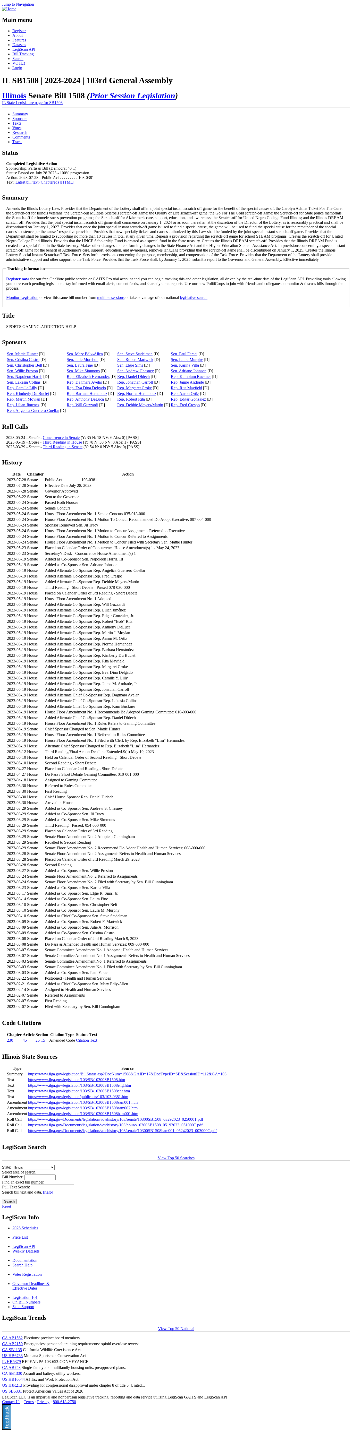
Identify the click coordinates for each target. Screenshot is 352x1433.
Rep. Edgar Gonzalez (188, 399)
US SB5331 (12, 1391)
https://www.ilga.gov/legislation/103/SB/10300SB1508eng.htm (79, 1085)
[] (48, 1192)
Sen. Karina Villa (185, 365)
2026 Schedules (25, 1228)
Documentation (24, 1260)
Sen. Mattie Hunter (22, 354)
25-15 (40, 1040)
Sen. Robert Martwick (135, 359)
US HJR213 (12, 1385)
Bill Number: (13, 1177)
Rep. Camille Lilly (22, 388)
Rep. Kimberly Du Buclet (28, 393)
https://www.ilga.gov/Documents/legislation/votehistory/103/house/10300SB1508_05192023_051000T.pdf (115, 1125)
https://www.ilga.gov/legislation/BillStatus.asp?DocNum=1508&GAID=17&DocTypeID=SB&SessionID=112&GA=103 (127, 1074)
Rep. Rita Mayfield (186, 388)
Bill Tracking (23, 54)
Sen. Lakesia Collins (23, 382)
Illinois (14, 95)
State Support (23, 1307)
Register (19, 31)
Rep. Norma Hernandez (136, 393)
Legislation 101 (25, 1297)
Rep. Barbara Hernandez (87, 393)
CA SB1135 (12, 1350)
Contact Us (11, 1402)
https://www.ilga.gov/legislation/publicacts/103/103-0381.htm (78, 1096)
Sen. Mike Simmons (83, 371)
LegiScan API (23, 49)
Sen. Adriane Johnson (188, 371)
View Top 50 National (176, 1328)
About (17, 35)
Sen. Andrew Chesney (135, 371)
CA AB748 (11, 1367)
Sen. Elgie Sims (130, 365)
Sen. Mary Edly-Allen (85, 354)
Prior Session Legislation (132, 95)
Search (17, 58)
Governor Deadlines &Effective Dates (30, 1285)
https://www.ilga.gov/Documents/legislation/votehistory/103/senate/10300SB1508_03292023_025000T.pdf (115, 1119)
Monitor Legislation (22, 297)
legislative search (193, 297)
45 (25, 1040)
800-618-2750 (64, 1402)
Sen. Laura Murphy (187, 359)
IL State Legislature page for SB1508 (32, 102)
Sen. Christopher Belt (24, 365)
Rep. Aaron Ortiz (185, 393)
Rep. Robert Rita (131, 399)
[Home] (9, 9)
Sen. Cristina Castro (23, 359)
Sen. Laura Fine (80, 365)
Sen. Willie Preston (22, 371)
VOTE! (18, 63)
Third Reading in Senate (62, 447)
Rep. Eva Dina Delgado (86, 388)
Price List (20, 1237)
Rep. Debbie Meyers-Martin (140, 405)
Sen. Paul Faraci (184, 354)
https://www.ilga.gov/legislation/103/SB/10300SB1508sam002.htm (83, 1108)
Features (19, 40)
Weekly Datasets (25, 1251)
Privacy (43, 1402)
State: (7, 1167)
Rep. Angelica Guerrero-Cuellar (33, 410)
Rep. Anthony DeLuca (85, 399)
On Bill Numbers (26, 1302)
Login (17, 68)
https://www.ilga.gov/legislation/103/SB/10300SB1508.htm (76, 1079)
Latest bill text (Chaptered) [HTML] (44, 182)
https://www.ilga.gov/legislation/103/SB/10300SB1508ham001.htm (83, 1113)
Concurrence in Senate (61, 437)
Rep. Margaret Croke (134, 388)
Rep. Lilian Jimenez (23, 405)
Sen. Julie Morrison (82, 359)
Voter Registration (27, 1274)
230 (10, 1040)
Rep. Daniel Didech (133, 376)
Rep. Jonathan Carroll (135, 382)
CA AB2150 (12, 1344)
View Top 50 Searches (176, 1158)
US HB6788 (12, 1355)
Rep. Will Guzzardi (82, 405)
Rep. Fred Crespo (185, 405)
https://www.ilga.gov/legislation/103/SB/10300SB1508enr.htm (79, 1091)
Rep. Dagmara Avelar (84, 382)
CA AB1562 (12, 1338)
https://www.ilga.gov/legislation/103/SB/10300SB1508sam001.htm (83, 1102)
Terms (29, 1402)
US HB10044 (13, 1379)
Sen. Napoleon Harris (24, 376)
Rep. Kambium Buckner (191, 376)
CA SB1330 (12, 1373)
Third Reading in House (62, 442)
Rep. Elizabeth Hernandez (88, 376)
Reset (6, 1206)
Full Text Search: (16, 1187)
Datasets (19, 44)
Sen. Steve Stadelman (135, 354)
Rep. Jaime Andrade (187, 382)
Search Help (22, 1265)
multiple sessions (110, 297)
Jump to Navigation (18, 4)
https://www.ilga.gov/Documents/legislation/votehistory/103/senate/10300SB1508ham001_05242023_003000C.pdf (122, 1130)
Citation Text (86, 1040)
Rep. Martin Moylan (23, 399)
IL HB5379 (11, 1361)
